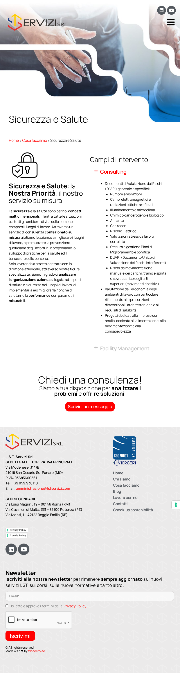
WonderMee (36, 651)
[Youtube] (171, 10)
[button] (130, 172)
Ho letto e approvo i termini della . (48, 606)
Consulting (113, 171)
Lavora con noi (126, 497)
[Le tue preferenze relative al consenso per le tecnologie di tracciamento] (176, 505)
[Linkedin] (161, 10)
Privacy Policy (18, 529)
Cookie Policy (18, 535)
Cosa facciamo (34, 140)
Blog (117, 491)
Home (14, 140)
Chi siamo (121, 479)
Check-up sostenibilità (133, 509)
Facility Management (124, 348)
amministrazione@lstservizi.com (43, 488)
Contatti (120, 503)
